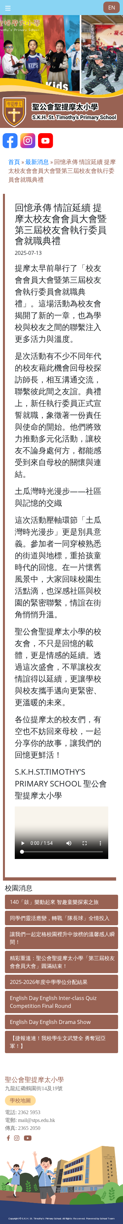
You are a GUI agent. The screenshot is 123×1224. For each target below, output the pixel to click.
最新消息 (37, 161)
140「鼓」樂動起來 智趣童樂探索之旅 (54, 902)
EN (111, 7)
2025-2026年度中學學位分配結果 (49, 982)
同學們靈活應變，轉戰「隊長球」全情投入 (60, 918)
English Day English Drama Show (50, 1022)
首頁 (14, 161)
